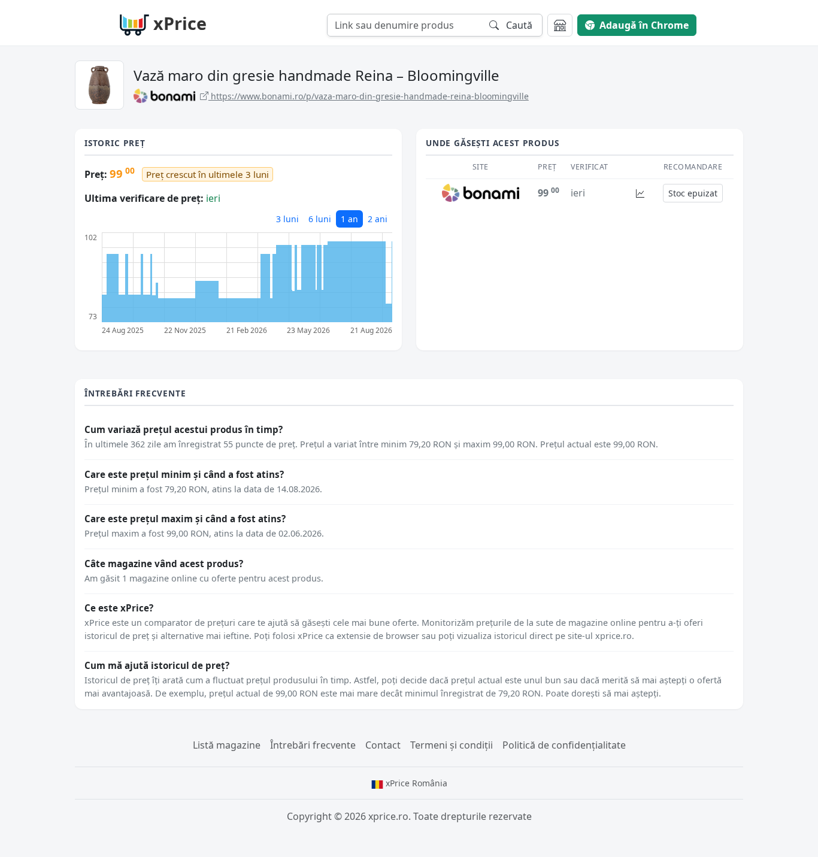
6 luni (319, 219)
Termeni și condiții (451, 745)
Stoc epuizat (692, 193)
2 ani (377, 219)
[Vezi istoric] (640, 193)
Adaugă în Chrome (644, 25)
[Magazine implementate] (559, 25)
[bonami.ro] (480, 192)
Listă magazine (226, 745)
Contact (383, 745)
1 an (349, 219)
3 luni (287, 219)
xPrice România (415, 783)
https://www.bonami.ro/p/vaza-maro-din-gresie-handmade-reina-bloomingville (368, 96)
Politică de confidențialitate (564, 745)
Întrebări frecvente (313, 745)
